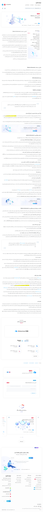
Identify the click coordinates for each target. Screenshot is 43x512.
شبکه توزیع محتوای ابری (38, 477)
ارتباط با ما (31, 4)
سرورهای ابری (39, 482)
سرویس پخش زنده (38, 484)
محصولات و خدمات (37, 4)
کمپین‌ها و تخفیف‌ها (28, 480)
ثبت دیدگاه (33, 393)
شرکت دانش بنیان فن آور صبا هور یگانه (28, 508)
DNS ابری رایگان (39, 480)
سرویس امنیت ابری (29, 295)
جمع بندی (38, 49)
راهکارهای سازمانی (19, 480)
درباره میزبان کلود (29, 477)
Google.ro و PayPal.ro (36, 38)
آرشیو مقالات (21, 441)
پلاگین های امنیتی (37, 164)
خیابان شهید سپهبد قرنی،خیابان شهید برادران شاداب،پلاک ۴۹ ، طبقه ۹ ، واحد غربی (6, 480)
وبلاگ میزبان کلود (37, 8)
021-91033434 (7, 488)
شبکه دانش (27, 4)
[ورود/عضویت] (2, 5)
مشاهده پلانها (35, 356)
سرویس (38, 291)
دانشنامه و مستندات (18, 479)
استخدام (30, 482)
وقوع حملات (22, 243)
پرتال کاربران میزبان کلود (18, 482)
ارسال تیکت (7, 493)
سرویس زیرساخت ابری (38, 489)
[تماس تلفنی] (5, 5)
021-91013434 (8, 4)
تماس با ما (30, 484)
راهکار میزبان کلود (37, 48)
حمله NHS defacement (36, 36)
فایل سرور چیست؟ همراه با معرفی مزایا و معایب (28, 420)
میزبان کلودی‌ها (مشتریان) (28, 479)
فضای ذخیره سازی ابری (38, 487)
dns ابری (14, 96)
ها (6, 180)
